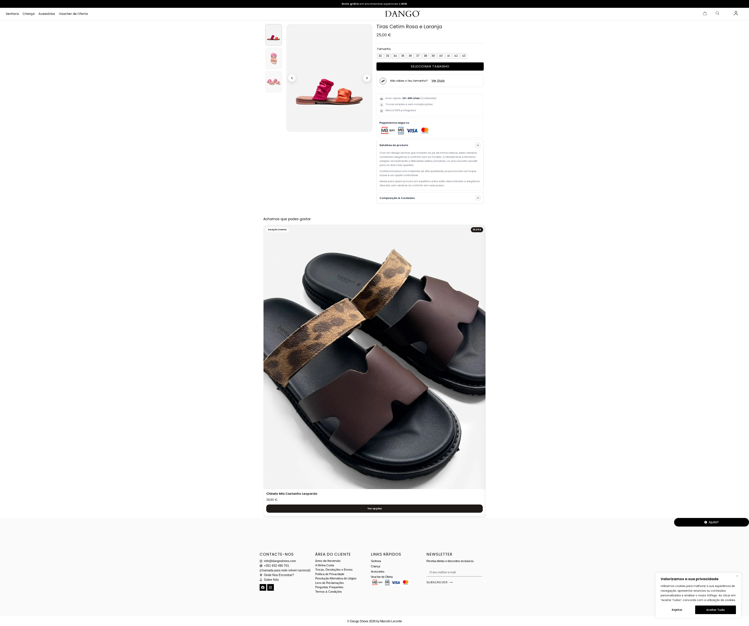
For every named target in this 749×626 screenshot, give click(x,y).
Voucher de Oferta (73, 14)
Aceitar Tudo (715, 610)
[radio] (380, 55)
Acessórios (46, 14)
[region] (698, 595)
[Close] (737, 576)
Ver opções (374, 508)
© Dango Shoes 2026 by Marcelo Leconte (374, 621)
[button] (292, 78)
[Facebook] (263, 587)
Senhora (12, 14)
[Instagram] (270, 587)
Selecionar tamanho (430, 66)
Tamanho (384, 49)
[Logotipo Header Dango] (402, 14)
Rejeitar (677, 610)
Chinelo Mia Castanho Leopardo (291, 494)
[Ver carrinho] (704, 13)
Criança (29, 14)
